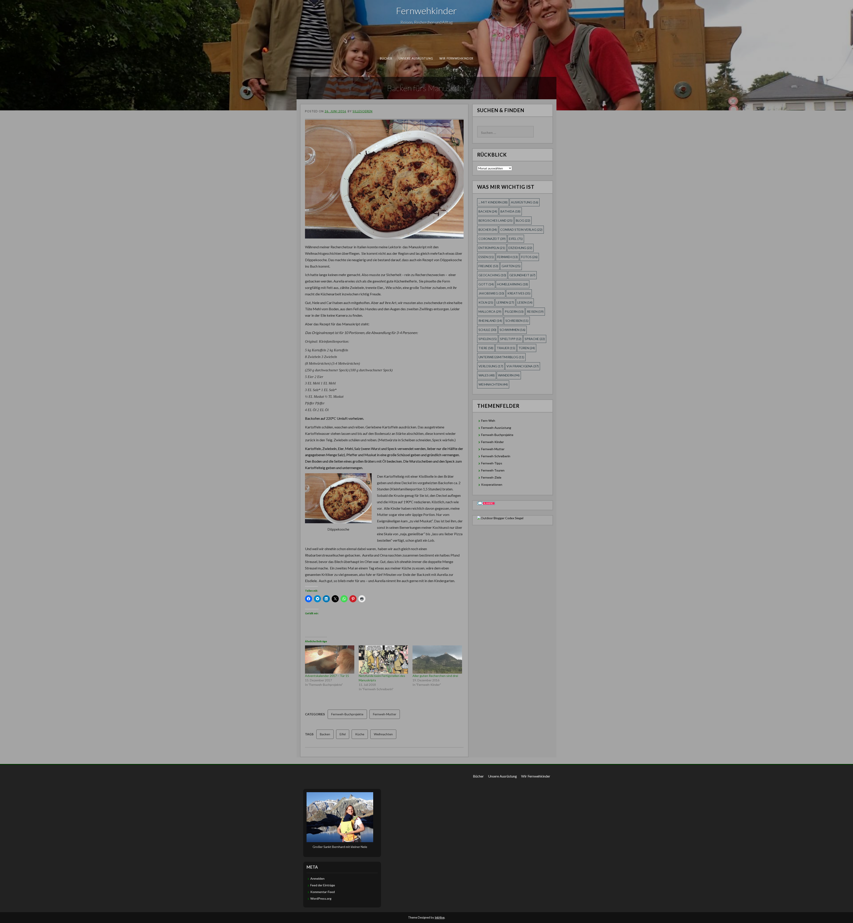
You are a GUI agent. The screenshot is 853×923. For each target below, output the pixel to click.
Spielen (487, 339)
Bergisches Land (495, 220)
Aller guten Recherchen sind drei (435, 676)
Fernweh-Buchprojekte (347, 714)
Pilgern (514, 311)
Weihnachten (383, 734)
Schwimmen (512, 330)
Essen (486, 257)
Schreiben (516, 320)
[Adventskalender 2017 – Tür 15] (329, 659)
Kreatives (518, 293)
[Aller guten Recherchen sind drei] (437, 659)
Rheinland (490, 320)
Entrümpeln (491, 248)
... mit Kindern (493, 202)
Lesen (524, 302)
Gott (486, 284)
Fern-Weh (488, 420)
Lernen (505, 302)
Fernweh (507, 257)
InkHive (439, 917)
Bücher (386, 58)
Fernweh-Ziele (491, 477)
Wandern (509, 375)
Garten (511, 266)
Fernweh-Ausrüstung (496, 428)
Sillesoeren (363, 111)
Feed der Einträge (322, 885)
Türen (526, 348)
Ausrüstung (524, 202)
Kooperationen (491, 484)
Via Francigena (522, 366)
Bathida (510, 211)
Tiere (485, 348)
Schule (487, 330)
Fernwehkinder (426, 10)
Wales (486, 375)
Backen (325, 734)
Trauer (506, 348)
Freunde (488, 266)
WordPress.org (320, 898)
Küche (359, 734)
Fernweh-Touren (492, 470)
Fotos (529, 257)
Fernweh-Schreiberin (495, 456)
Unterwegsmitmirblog (501, 357)
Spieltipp (510, 339)
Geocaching (492, 275)
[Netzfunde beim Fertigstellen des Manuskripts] (383, 659)
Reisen (535, 311)
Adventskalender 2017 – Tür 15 (327, 676)
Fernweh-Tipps (491, 463)
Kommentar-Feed (322, 892)
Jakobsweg (491, 293)
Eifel (343, 734)
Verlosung (490, 366)
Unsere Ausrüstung (416, 58)
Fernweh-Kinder (492, 442)
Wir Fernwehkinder (456, 58)
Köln (485, 302)
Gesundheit (522, 275)
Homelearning (512, 284)
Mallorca (489, 311)
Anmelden (317, 878)
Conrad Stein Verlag (521, 229)
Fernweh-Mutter (384, 714)
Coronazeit (492, 239)
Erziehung (520, 248)
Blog (523, 220)
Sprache (535, 339)
